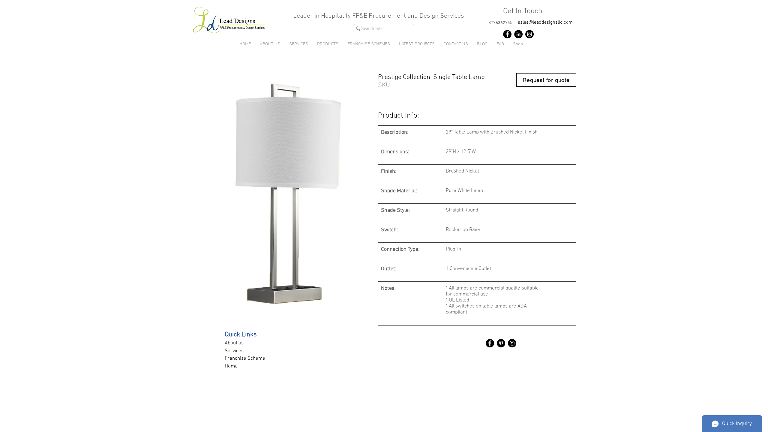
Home (231, 366)
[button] (328, 44)
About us (234, 343)
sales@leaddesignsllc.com (545, 23)
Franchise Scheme (245, 359)
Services (234, 351)
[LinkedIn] (518, 34)
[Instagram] (529, 34)
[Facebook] (507, 34)
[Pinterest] (501, 343)
